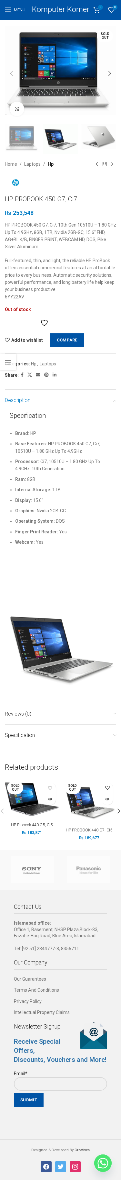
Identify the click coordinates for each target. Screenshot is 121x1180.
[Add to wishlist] (50, 788)
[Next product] (112, 164)
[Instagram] (75, 1166)
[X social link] (29, 375)
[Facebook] (46, 1166)
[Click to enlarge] (17, 109)
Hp (51, 164)
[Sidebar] (8, 362)
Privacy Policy (28, 1001)
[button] (11, 73)
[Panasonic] (88, 870)
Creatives (82, 1150)
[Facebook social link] (22, 375)
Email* (20, 1073)
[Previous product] (97, 164)
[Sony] (33, 870)
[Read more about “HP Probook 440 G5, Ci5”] (50, 799)
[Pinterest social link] (46, 375)
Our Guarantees (30, 979)
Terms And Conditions (36, 990)
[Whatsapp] (103, 1163)
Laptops (32, 164)
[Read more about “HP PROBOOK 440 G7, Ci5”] (107, 799)
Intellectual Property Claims (42, 1012)
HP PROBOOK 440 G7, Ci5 (89, 830)
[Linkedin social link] (54, 375)
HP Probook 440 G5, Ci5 (32, 824)
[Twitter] (60, 1166)
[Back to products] (104, 164)
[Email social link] (38, 375)
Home (11, 164)
